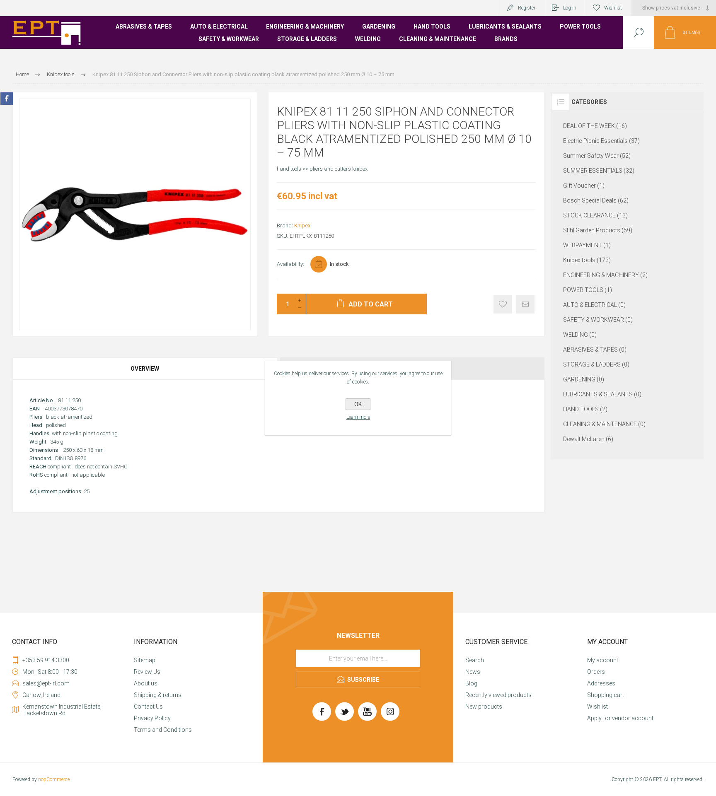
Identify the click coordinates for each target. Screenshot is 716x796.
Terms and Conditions (163, 729)
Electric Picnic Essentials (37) (601, 140)
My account (602, 660)
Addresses (601, 683)
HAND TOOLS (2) (585, 409)
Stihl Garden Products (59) (597, 230)
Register (526, 8)
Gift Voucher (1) (584, 185)
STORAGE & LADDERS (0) (596, 364)
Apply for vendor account (620, 718)
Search (474, 660)
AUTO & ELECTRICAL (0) (594, 305)
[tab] (145, 368)
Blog (471, 683)
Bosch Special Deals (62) (596, 200)
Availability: (290, 264)
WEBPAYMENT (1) (587, 245)
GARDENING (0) (583, 379)
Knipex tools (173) (587, 260)
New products (483, 706)
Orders (596, 671)
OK (358, 404)
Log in (569, 8)
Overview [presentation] (145, 368)
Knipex (302, 225)
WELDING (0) (580, 334)
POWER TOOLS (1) (587, 290)
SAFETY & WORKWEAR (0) (598, 319)
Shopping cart (605, 695)
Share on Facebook (6, 98)
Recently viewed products (498, 695)
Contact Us (148, 706)
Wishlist (597, 706)
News (472, 671)
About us (145, 683)
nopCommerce (54, 779)
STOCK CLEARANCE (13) (595, 215)
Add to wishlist (502, 304)
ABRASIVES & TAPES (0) (594, 349)
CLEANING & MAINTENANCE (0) (604, 424)
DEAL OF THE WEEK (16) (595, 126)
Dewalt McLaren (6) (588, 439)
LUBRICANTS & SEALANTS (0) (602, 394)
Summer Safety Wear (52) (597, 155)
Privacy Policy (152, 718)
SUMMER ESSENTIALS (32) (598, 170)
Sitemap (144, 660)
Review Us (147, 671)
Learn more (358, 417)
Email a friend (525, 304)
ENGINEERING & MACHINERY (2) (605, 275)
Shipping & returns (157, 695)
